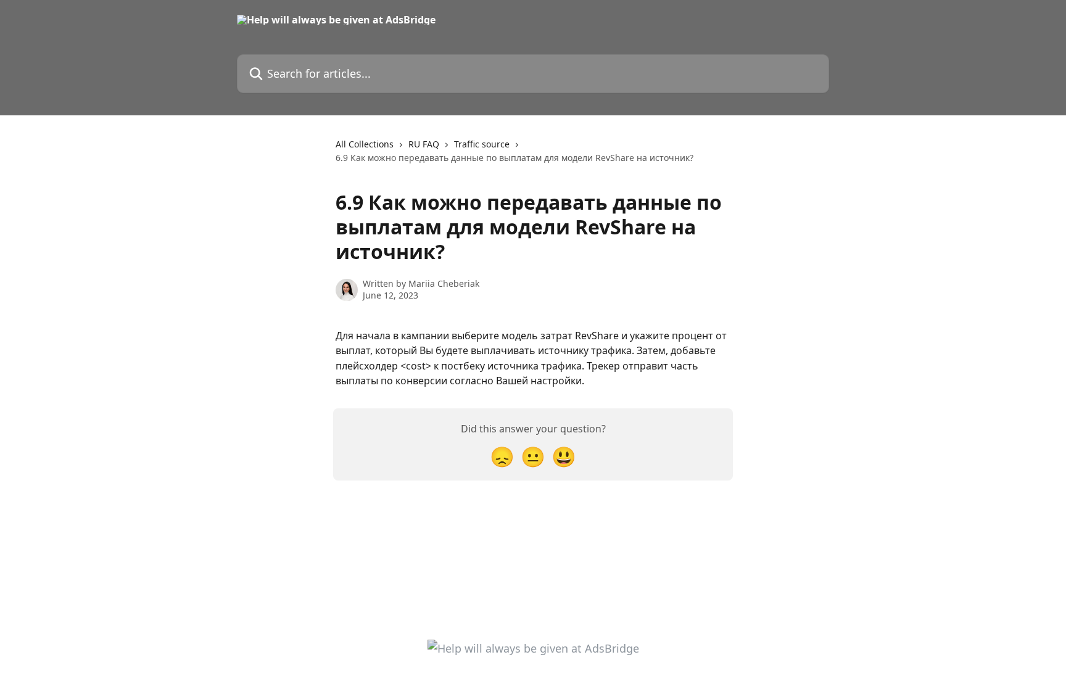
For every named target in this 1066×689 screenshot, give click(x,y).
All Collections (365, 144)
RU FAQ (423, 144)
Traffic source (482, 144)
